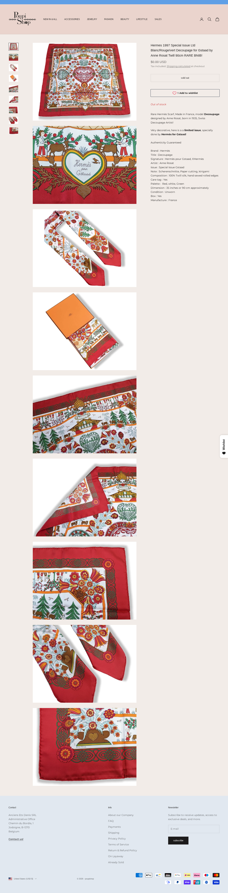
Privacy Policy (117, 838)
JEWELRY (92, 19)
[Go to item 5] (14, 89)
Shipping (113, 832)
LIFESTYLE (141, 19)
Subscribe (178, 840)
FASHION (108, 19)
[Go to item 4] (14, 78)
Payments (114, 826)
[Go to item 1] (14, 46)
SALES (158, 19)
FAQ (111, 821)
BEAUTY (125, 19)
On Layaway (115, 856)
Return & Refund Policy (122, 850)
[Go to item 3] (14, 68)
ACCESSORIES (72, 19)
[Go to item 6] (14, 99)
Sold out (185, 78)
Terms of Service (118, 844)
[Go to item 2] (14, 57)
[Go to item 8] (14, 120)
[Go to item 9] (14, 131)
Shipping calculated (178, 66)
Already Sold (116, 862)
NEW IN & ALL (50, 19)
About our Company (121, 815)
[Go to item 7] (14, 110)
